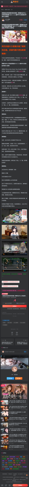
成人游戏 (20, 466)
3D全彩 (15, 466)
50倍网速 (20, 274)
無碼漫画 (23, 458)
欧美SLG (18, 460)
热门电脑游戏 (5, 466)
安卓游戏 (23, 462)
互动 (3, 468)
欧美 (14, 460)
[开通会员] (26, 475)
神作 (11, 468)
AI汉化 (17, 456)
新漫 (3, 460)
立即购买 (14, 306)
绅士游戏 (6, 456)
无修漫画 (11, 466)
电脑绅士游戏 (7, 9)
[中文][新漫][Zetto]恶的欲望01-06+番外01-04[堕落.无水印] (17, 412)
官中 (3, 462)
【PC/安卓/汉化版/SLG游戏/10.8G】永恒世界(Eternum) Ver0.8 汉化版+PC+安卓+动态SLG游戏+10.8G (18, 419)
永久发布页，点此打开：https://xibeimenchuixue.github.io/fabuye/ (15, 6)
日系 (17, 462)
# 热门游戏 (10, 322)
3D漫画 (11, 458)
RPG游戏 (25, 466)
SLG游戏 (10, 464)
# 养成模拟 (5, 325)
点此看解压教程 (21, 290)
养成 (25, 58)
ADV (6, 464)
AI (14, 458)
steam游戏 (18, 464)
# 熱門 (4, 322)
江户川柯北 (7, 19)
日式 (3, 464)
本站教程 (15, 474)
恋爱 (20, 71)
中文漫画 (4, 458)
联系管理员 (5, 474)
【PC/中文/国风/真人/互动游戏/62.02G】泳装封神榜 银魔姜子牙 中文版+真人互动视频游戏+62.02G (18, 436)
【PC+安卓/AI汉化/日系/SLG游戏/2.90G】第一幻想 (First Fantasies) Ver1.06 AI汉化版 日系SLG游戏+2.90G (18, 408)
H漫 (14, 464)
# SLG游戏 (16, 322)
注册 (19, 378)
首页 (3, 9)
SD (24, 460)
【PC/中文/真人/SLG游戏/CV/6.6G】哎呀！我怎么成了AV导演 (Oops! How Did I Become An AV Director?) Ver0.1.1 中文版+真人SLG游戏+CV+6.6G (18, 403)
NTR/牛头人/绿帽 (11, 462)
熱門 (6, 460)
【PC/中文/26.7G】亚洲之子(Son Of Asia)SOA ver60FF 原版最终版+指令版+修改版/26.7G (17, 441)
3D (19, 458)
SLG (23, 58)
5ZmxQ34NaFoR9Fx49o (11, 281)
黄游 (21, 456)
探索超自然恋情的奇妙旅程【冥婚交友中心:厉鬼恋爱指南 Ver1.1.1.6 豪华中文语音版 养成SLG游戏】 (14, 14)
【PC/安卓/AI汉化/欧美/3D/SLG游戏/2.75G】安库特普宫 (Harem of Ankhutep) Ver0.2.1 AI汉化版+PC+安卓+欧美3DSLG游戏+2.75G (17, 448)
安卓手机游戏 (16, 468)
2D (20, 462)
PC (3, 456)
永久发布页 (20, 474)
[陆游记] (14, 2)
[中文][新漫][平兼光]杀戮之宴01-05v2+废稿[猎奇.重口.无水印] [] (18, 424)
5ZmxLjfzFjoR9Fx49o (10, 286)
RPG (22, 460)
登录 (11, 378)
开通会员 (10, 474)
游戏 (8, 458)
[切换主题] (26, 478)
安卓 (24, 456)
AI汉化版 (7, 468)
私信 (26, 19)
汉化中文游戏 (12, 456)
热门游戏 (10, 460)
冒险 (12, 82)
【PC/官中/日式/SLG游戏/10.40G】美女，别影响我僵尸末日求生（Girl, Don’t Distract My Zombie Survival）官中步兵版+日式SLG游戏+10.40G (17, 431)
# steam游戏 (22, 322)
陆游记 (17, 481)
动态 (6, 462)
